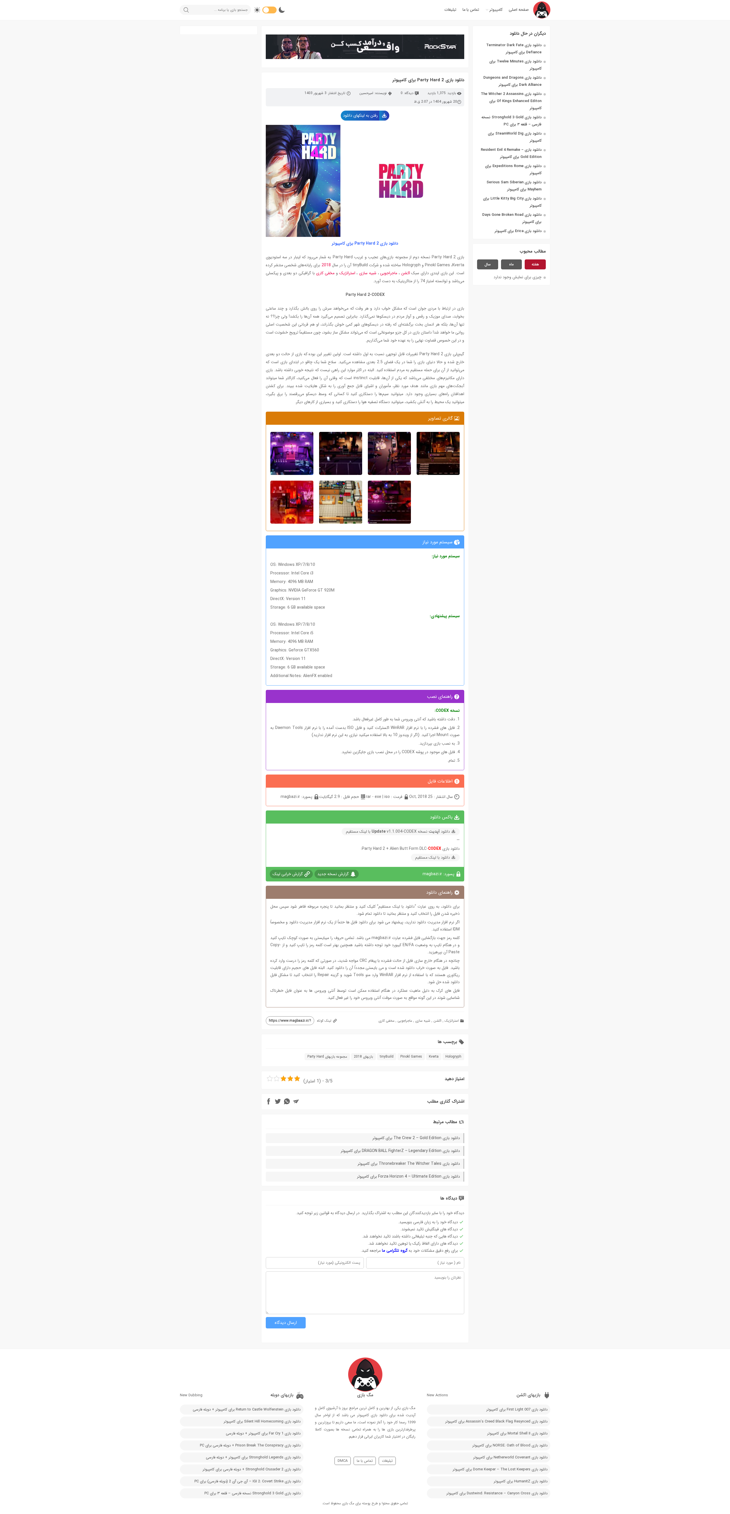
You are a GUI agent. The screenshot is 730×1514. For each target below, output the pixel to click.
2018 (326, 265)
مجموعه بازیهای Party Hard (327, 1056)
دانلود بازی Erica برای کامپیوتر (518, 231)
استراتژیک (347, 273)
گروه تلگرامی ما (394, 1250)
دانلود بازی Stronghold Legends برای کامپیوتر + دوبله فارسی (253, 1457)
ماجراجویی (388, 273)
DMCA (343, 1461)
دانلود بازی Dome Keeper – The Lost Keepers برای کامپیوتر (500, 1469)
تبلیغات (450, 10)
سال (487, 264)
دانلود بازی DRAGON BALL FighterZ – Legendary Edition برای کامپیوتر (400, 1151)
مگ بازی (348, 1503)
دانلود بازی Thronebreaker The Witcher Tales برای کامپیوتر (409, 1164)
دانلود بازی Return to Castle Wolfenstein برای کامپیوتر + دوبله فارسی (247, 1410)
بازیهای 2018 (363, 1056)
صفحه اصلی (519, 10)
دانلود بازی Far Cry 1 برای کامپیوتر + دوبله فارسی (263, 1433)
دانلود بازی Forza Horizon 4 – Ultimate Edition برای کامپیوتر (408, 1176)
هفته (535, 264)
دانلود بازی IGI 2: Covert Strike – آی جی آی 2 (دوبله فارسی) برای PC (247, 1481)
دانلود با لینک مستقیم (432, 857)
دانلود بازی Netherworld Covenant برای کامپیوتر (510, 1457)
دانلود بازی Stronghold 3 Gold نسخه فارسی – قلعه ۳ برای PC (252, 1493)
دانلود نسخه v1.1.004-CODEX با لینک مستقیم (398, 831)
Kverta (434, 1056)
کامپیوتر (495, 10)
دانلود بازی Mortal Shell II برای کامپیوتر (517, 1433)
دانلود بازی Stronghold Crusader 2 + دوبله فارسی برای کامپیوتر (251, 1469)
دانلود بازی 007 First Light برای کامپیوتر (517, 1410)
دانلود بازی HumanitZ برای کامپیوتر (521, 1481)
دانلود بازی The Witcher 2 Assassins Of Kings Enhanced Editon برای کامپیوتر (511, 101)
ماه (511, 264)
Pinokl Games (411, 1056)
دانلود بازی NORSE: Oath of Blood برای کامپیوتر (510, 1445)
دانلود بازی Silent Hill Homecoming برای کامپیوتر (262, 1421)
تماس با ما (471, 10)
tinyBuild (387, 1056)
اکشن (405, 273)
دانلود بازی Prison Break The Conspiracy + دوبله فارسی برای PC (250, 1445)
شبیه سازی (367, 273)
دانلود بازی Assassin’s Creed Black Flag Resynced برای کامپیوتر (496, 1421)
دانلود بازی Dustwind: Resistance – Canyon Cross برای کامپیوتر (497, 1493)
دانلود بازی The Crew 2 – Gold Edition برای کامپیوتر (416, 1138)
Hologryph (453, 1056)
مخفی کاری (325, 273)
